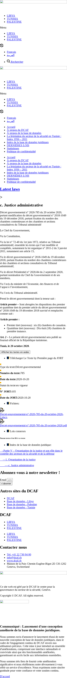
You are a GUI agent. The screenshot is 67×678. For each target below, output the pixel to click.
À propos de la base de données (24, 133)
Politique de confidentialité (21, 151)
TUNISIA (12, 18)
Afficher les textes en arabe (15, 352)
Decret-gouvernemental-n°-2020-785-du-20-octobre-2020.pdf (33, 425)
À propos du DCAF (18, 130)
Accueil (11, 126)
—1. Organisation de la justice (18, 459)
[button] (33, 27)
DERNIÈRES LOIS (18, 145)
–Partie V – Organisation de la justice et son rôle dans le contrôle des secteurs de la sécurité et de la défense (31, 452)
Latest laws (10, 189)
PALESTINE (14, 21)
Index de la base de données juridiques (28, 142)
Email (3, 479)
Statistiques (13, 148)
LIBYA (11, 15)
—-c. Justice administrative (17, 465)
